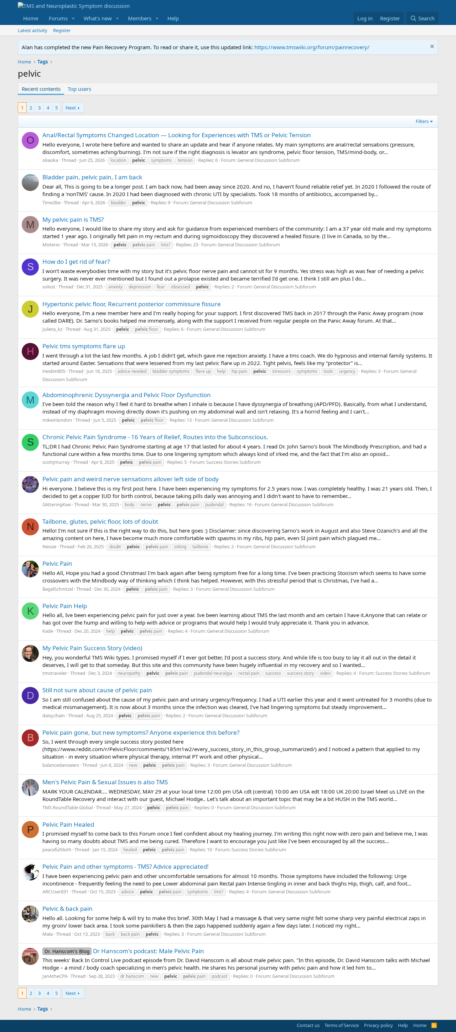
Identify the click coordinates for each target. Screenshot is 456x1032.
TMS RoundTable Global (67, 807)
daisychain (53, 715)
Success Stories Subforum (233, 462)
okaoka (50, 160)
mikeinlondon (57, 420)
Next (71, 107)
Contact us (308, 1025)
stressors (281, 371)
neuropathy (129, 673)
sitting (180, 547)
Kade (47, 631)
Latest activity (32, 30)
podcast (219, 976)
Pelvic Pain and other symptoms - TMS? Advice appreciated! (125, 866)
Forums (58, 18)
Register (62, 30)
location (118, 160)
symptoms (161, 160)
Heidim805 (53, 371)
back (110, 934)
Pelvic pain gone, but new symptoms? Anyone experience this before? (140, 732)
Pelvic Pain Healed (68, 824)
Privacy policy (378, 1025)
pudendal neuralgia (213, 673)
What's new (98, 18)
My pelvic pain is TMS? (73, 219)
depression (140, 287)
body (129, 505)
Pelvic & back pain (67, 908)
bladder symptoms (171, 371)
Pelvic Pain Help (64, 606)
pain (144, 245)
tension (185, 160)
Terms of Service (342, 1025)
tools (328, 371)
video (325, 673)
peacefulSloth (56, 849)
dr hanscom (132, 976)
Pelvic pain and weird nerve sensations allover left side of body (130, 479)
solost (48, 286)
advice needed (132, 371)
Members (139, 18)
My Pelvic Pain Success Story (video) (92, 648)
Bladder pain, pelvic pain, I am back (92, 177)
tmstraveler (54, 673)
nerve (146, 505)
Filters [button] (422, 121)
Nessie (49, 546)
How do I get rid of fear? (76, 261)
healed (130, 850)
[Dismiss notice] (431, 47)
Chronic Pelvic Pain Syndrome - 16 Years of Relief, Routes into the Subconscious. (155, 437)
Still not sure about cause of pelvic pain (97, 690)
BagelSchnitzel (57, 589)
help (221, 371)
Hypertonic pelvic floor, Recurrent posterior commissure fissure (131, 304)
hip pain (239, 371)
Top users (79, 88)
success (273, 673)
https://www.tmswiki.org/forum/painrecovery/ (311, 47)
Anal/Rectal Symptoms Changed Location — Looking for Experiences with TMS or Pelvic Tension (176, 135)
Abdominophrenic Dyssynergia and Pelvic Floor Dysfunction (126, 395)
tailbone (200, 547)
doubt (115, 547)
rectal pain (248, 673)
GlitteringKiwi (56, 504)
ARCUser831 (55, 891)
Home (30, 18)
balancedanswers (60, 765)
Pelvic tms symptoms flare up (83, 346)
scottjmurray (56, 462)
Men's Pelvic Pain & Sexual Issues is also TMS (105, 782)
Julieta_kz (52, 329)
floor (146, 329)
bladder (118, 203)
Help (173, 18)
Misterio (51, 244)
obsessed (180, 287)
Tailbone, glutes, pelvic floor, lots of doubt (100, 521)
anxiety (115, 287)
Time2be (51, 202)
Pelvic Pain (57, 563)
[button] (73, 18)
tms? (165, 245)
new (133, 765)
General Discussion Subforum (268, 160)
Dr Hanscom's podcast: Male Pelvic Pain (124, 951)
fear (161, 287)
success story (300, 673)
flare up (203, 371)
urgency (347, 371)
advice (127, 892)
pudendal (214, 505)
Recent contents (41, 88)
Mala (47, 934)
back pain (130, 934)
